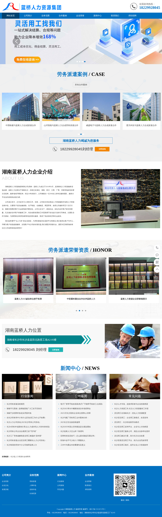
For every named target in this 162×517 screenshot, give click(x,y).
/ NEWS (80, 368)
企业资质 (5, 481)
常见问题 (60, 489)
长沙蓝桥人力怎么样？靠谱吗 (71, 431)
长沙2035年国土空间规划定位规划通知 (74, 427)
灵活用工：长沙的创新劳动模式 (125, 422)
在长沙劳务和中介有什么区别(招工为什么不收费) (24, 418)
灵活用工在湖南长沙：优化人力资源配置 (129, 413)
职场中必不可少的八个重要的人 (71, 440)
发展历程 (5, 489)
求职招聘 (132, 16)
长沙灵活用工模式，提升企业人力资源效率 (130, 445)
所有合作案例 (81, 85)
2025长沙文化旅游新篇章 (69, 422)
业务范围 (45, 16)
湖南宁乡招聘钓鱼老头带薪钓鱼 (18, 413)
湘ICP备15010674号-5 (97, 509)
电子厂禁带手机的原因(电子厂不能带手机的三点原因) (80, 404)
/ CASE (81, 74)
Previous (16, 41)
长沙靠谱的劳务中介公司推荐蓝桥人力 (20, 445)
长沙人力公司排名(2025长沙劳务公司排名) (22, 422)
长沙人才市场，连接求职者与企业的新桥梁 (130, 404)
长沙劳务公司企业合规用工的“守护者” (20, 431)
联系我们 (115, 16)
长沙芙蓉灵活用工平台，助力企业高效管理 (130, 440)
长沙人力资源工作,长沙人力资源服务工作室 (130, 409)
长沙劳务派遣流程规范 (14, 404)
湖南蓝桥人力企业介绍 (27, 175)
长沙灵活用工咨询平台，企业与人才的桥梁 (130, 427)
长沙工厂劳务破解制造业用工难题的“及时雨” (23, 436)
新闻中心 (98, 16)
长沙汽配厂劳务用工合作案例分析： (73, 418)
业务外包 (33, 489)
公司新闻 (60, 485)
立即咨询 (102, 149)
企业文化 (5, 485)
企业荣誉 (80, 16)
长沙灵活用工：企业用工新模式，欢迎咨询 (130, 418)
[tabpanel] (81, 41)
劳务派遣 (33, 481)
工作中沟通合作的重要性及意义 (71, 445)
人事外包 (33, 485)
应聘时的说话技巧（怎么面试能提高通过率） (77, 436)
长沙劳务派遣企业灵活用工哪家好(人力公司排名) (24, 440)
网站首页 (11, 16)
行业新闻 (60, 481)
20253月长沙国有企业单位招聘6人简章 (74, 413)
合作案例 (63, 16)
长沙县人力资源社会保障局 (20, 457)
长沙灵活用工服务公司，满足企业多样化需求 (131, 431)
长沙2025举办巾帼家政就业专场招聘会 (74, 409)
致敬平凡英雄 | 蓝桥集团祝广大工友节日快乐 (23, 409)
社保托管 (33, 493)
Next (145, 41)
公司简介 (28, 16)
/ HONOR (80, 250)
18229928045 (157, 247)
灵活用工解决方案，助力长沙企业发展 (128, 436)
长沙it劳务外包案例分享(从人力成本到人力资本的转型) (27, 427)
